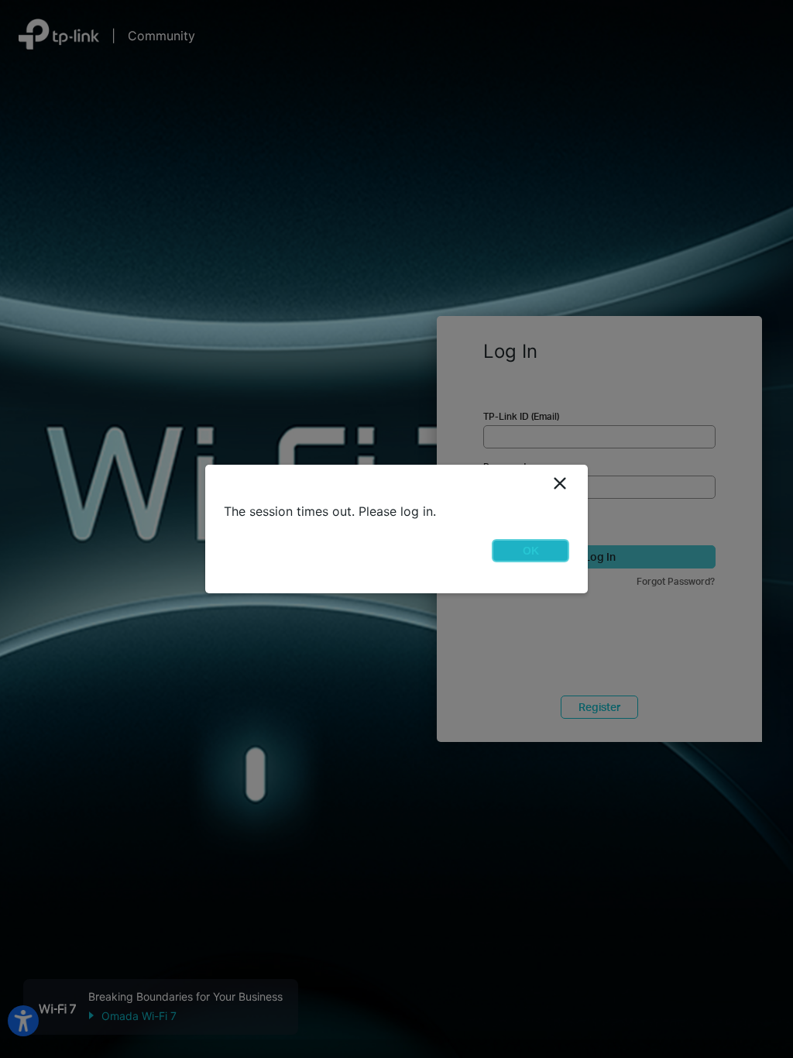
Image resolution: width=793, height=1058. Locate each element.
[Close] (560, 484)
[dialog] (396, 529)
